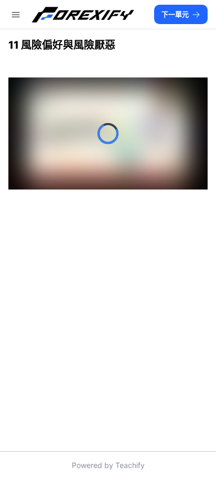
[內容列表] (15, 14)
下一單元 (175, 14)
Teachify (130, 465)
